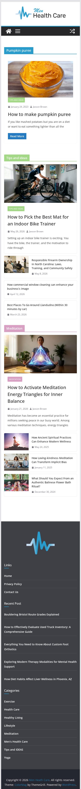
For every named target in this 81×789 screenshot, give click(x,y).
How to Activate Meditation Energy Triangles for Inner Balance (37, 394)
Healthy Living (13, 717)
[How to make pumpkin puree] (40, 79)
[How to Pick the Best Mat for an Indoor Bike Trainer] (40, 183)
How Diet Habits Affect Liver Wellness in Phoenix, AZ (38, 679)
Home (8, 576)
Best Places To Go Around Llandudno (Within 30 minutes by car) (37, 307)
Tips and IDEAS (16, 100)
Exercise (9, 701)
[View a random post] (72, 31)
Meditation (15, 379)
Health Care (11, 709)
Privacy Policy (13, 584)
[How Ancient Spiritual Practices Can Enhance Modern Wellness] (16, 442)
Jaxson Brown (40, 106)
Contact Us (11, 592)
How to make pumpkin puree (39, 114)
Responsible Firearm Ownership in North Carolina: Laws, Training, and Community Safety (52, 264)
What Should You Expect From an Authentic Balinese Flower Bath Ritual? (53, 482)
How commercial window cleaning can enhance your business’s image (40, 286)
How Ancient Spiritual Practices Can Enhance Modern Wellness (51, 439)
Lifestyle (10, 725)
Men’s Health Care (16, 741)
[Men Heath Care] (8, 31)
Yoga (7, 757)
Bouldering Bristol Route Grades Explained (31, 614)
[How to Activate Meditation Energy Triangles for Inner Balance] (40, 354)
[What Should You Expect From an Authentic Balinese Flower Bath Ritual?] (16, 485)
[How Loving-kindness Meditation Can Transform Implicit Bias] (16, 463)
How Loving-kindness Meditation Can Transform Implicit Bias (52, 460)
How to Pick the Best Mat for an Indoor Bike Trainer (38, 220)
